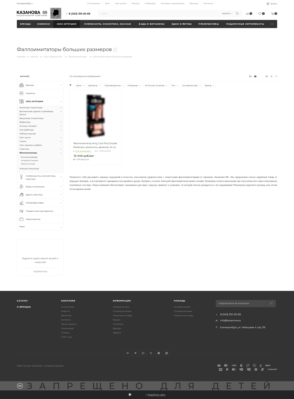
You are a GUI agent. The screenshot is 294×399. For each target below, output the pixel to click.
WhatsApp (158, 353)
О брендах (24, 307)
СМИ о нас (66, 337)
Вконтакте (127, 353)
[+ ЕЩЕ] (272, 24)
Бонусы (117, 319)
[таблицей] (276, 76)
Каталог (22, 300)
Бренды (117, 328)
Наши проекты (69, 324)
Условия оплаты (121, 307)
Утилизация (67, 328)
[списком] (271, 76)
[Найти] (237, 13)
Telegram (135, 353)
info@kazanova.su (230, 320)
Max (166, 353)
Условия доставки (122, 311)
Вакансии (66, 315)
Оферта (117, 332)
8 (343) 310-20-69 (79, 13)
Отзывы (65, 332)
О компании (67, 307)
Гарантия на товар (122, 315)
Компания (68, 300)
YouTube (143, 353)
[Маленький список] (250, 76)
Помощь (179, 300)
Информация (122, 300)
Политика (118, 324)
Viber (151, 353)
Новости (65, 311)
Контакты (66, 319)
